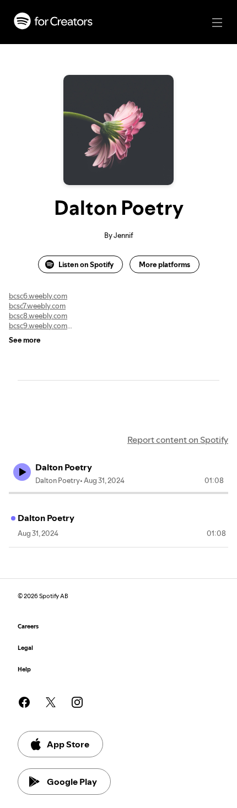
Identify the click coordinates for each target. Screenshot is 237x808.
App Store (68, 744)
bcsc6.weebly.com (38, 296)
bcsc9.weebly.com (38, 325)
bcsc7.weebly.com (37, 306)
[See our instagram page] (77, 702)
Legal (25, 648)
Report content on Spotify (177, 439)
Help (24, 669)
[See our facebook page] (24, 702)
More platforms (164, 264)
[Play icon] (22, 472)
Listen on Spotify (86, 264)
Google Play (72, 782)
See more (25, 340)
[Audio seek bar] (118, 493)
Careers (28, 626)
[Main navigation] (217, 22)
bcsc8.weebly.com (38, 316)
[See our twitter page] (50, 702)
